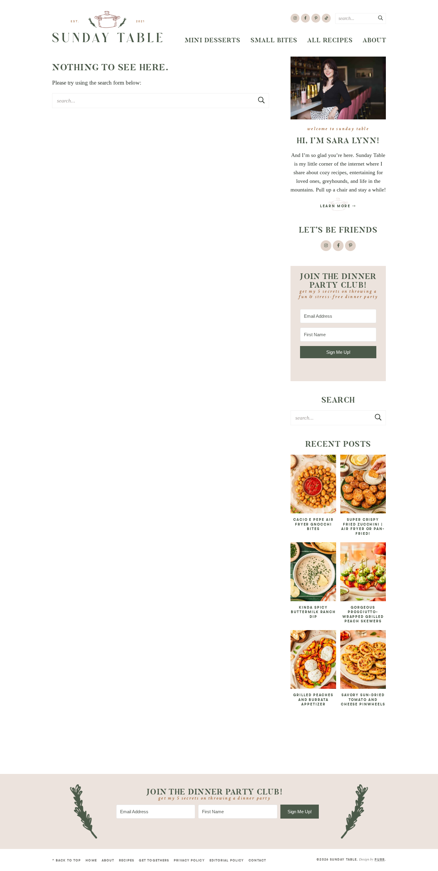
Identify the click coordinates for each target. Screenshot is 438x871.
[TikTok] (326, 18)
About (374, 40)
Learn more (336, 206)
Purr (379, 859)
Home (91, 860)
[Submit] (381, 18)
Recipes (126, 860)
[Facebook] (305, 18)
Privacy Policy (189, 860)
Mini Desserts (213, 40)
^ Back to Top (66, 860)
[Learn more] (338, 88)
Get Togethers (154, 860)
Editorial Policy (226, 860)
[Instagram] (295, 18)
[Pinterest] (315, 18)
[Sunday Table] (107, 26)
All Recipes (330, 40)
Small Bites (274, 40)
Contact (257, 860)
